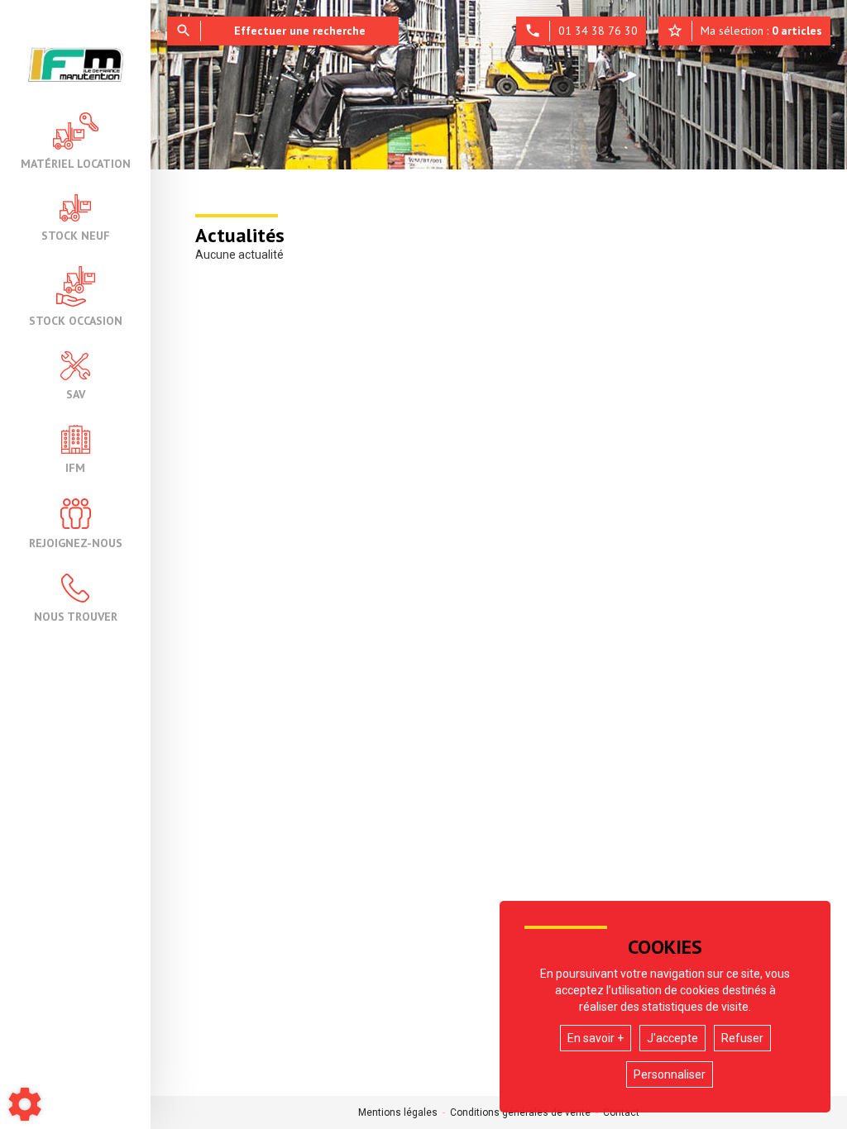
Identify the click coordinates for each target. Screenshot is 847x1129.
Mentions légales (398, 1112)
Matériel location (76, 162)
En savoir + (595, 1038)
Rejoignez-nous (75, 542)
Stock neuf (75, 234)
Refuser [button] (742, 1038)
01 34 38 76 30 (581, 30)
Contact (621, 1112)
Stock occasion (75, 319)
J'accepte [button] (672, 1038)
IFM (75, 467)
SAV (75, 393)
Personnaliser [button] (670, 1074)
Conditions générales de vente (520, 1112)
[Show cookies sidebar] (24, 1104)
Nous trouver (75, 615)
